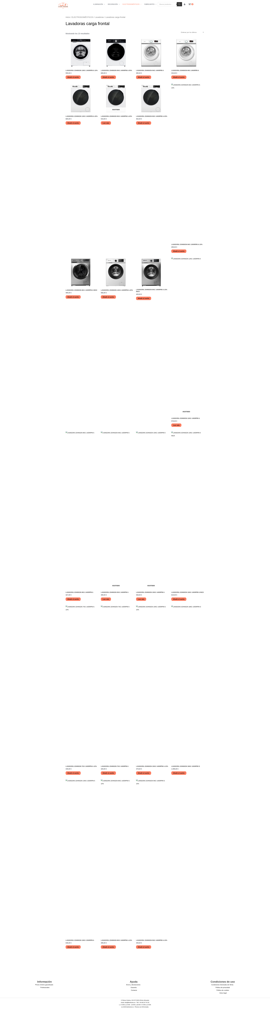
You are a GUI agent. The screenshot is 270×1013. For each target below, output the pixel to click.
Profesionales (44, 987)
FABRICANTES (149, 4)
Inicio (68, 17)
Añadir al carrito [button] (73, 77)
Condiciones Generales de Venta (222, 985)
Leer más (106, 123)
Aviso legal (223, 993)
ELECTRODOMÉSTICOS (131, 4)
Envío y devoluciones (133, 985)
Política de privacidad (223, 987)
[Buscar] (179, 4)
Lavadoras (99, 17)
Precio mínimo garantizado (44, 985)
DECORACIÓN (113, 4)
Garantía (134, 987)
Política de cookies (223, 990)
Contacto (134, 990)
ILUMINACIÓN (98, 4)
